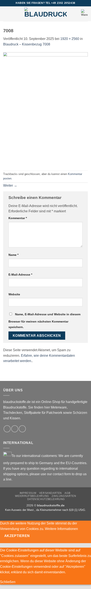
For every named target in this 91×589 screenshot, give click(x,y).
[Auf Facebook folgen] (7, 428)
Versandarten (50, 493)
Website (14, 294)
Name (13, 254)
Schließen (7, 582)
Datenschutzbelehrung (46, 499)
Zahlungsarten (64, 496)
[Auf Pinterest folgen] (22, 428)
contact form (62, 474)
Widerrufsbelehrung (32, 496)
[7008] (45, 108)
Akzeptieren (17, 536)
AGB (67, 493)
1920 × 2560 (69, 39)
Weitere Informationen (61, 529)
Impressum (28, 493)
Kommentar (17, 218)
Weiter (10, 185)
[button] (5, 13)
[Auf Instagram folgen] (14, 428)
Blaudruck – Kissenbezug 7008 (26, 44)
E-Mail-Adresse (20, 274)
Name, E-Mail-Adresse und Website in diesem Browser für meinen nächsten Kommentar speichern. (44, 321)
